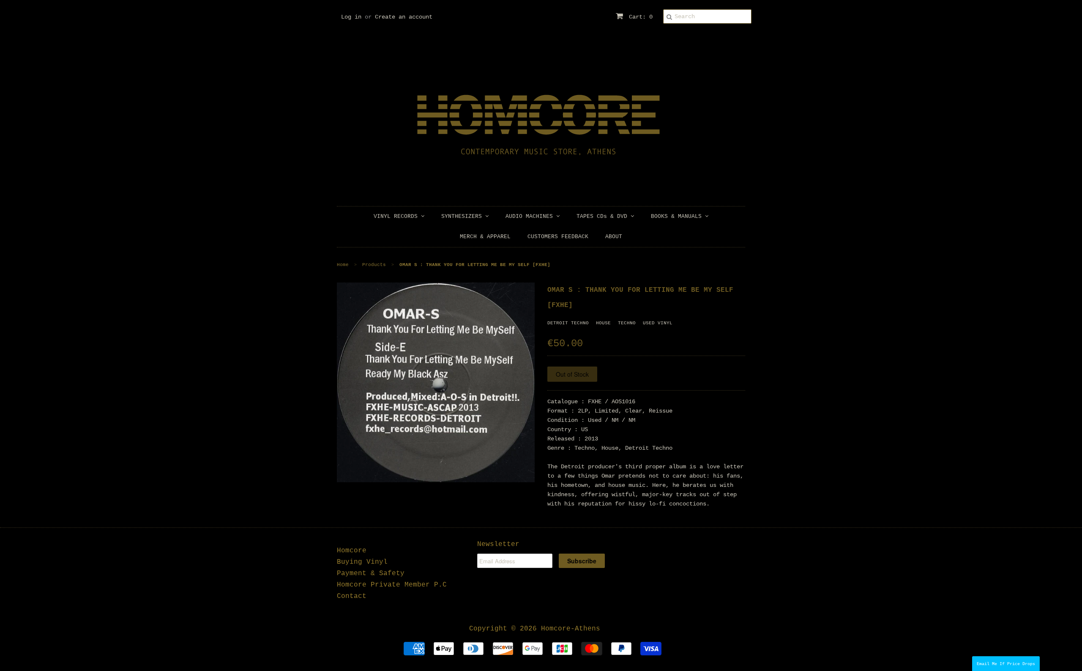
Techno (627, 323)
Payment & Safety (370, 573)
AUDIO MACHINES (530, 216)
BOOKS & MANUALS (678, 216)
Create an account (403, 17)
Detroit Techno (568, 323)
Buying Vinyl (362, 562)
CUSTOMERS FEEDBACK (557, 237)
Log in (351, 17)
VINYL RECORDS (397, 216)
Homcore (351, 550)
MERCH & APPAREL (485, 237)
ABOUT (613, 237)
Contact (351, 596)
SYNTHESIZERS (463, 216)
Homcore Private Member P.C (392, 585)
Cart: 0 (639, 17)
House (603, 323)
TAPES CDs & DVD (604, 216)
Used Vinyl (657, 323)
